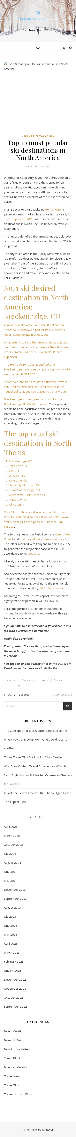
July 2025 (10, 853)
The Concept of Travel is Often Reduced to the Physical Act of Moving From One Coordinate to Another (35, 739)
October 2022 (13, 997)
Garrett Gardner (19, 694)
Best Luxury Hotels (17, 1049)
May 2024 (10, 880)
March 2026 (12, 836)
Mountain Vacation (38, 136)
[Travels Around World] (38, 18)
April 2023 (11, 943)
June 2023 (10, 925)
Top (17, 685)
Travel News (12, 1076)
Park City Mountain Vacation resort (43, 539)
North (45, 680)
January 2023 (12, 970)
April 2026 (11, 827)
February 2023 (14, 961)
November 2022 (15, 988)
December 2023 (15, 889)
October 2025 (13, 844)
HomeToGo (53, 209)
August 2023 (12, 907)
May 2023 (10, 934)
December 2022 (15, 979)
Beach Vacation (14, 1031)
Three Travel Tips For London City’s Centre (33, 757)
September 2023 (15, 898)
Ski (7, 685)
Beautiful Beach (14, 1040)
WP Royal (47, 1129)
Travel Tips (11, 1085)
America (11, 680)
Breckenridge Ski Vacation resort (26, 404)
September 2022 (15, 1006)
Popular (58, 680)
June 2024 (10, 871)
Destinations (28, 680)
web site (33, 553)
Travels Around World (18, 1094)
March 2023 (12, 952)
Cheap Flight (12, 1058)
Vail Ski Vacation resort (54, 588)
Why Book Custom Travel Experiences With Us (35, 766)
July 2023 (10, 916)
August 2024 (12, 862)
